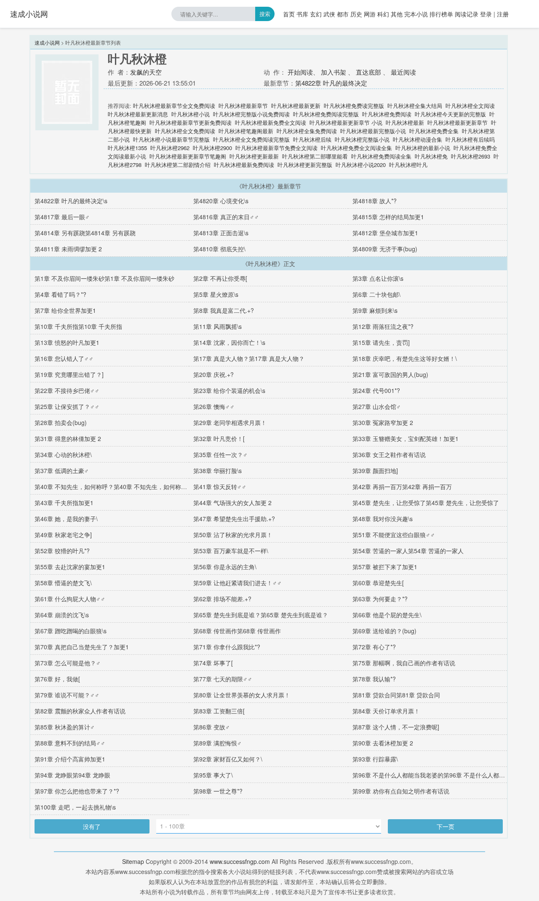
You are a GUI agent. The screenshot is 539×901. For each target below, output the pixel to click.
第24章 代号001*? (376, 390)
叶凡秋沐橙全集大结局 (414, 106)
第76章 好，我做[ (57, 679)
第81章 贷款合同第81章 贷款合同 (396, 695)
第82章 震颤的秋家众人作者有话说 (80, 711)
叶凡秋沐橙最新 (405, 122)
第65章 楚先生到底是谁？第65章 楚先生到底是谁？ (260, 615)
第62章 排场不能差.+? (222, 598)
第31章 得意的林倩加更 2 (68, 438)
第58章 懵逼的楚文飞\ (63, 582)
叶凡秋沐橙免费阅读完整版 (326, 114)
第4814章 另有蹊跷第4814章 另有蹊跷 (85, 233)
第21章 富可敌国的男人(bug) (390, 374)
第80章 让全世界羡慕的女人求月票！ (241, 695)
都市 (343, 14)
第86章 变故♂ (211, 727)
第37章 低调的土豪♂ (62, 470)
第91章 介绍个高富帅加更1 (70, 759)
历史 (356, 14)
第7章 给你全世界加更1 (65, 310)
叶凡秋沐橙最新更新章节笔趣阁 (187, 156)
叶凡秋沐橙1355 (127, 148)
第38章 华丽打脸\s (217, 470)
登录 (486, 14)
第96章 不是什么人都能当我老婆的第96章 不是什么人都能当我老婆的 (443, 775)
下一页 (445, 826)
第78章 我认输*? (374, 679)
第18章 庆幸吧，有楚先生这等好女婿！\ (404, 358)
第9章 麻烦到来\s (375, 310)
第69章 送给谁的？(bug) (384, 631)
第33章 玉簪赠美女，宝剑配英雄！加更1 (405, 438)
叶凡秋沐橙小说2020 (361, 165)
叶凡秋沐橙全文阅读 (470, 106)
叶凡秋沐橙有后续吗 (470, 139)
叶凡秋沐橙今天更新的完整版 (450, 114)
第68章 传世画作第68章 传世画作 (237, 631)
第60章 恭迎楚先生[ (378, 582)
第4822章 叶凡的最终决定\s (71, 200)
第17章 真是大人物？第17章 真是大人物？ (248, 358)
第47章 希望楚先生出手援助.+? (234, 518)
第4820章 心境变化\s (220, 200)
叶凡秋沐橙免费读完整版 (354, 106)
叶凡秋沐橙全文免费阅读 (185, 131)
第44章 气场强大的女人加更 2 (232, 502)
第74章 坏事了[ (213, 663)
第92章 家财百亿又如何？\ (227, 759)
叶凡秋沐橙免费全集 (434, 131)
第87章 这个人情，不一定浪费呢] (395, 727)
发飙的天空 (146, 71)
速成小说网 (29, 13)
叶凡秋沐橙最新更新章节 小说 (346, 122)
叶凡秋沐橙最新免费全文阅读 (270, 122)
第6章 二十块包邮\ (376, 294)
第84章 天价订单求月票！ (386, 711)
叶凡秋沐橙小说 (190, 114)
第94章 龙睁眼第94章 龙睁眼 (72, 775)
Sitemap (133, 861)
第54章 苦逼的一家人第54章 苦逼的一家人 (408, 550)
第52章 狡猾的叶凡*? (62, 550)
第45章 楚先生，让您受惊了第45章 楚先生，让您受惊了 (425, 502)
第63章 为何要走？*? (380, 598)
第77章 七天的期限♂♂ (222, 679)
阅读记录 (466, 14)
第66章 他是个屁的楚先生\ (387, 615)
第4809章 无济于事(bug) (384, 249)
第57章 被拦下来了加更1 (384, 566)
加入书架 (333, 71)
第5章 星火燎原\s (215, 294)
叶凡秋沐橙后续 (312, 139)
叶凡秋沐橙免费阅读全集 (381, 156)
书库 (302, 14)
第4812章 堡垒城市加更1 (385, 233)
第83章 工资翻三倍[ (219, 711)
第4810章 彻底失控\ (219, 249)
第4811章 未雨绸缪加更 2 (68, 249)
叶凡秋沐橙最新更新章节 (457, 122)
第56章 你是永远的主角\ (224, 566)
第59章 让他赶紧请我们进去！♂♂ (237, 582)
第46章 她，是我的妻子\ (66, 518)
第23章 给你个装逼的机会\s (229, 390)
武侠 (329, 14)
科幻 (383, 14)
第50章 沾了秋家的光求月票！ (232, 534)
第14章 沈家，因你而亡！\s (229, 342)
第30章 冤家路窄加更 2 (382, 422)
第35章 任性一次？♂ (220, 454)
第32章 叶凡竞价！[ (219, 438)
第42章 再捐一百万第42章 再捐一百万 (402, 486)
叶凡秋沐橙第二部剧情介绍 (178, 165)
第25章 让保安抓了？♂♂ (67, 406)
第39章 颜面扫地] (375, 470)
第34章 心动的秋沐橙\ (63, 454)
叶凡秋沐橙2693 (470, 156)
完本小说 (416, 14)
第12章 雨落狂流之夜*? (383, 326)
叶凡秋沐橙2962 (169, 148)
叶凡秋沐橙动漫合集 (417, 139)
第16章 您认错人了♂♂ (64, 358)
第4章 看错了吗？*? (60, 294)
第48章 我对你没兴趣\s (382, 518)
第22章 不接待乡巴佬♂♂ (67, 390)
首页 (289, 14)
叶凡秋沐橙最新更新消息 (138, 114)
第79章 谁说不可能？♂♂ (67, 695)
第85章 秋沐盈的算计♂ (65, 727)
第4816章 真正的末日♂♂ (226, 216)
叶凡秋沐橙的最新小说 (422, 148)
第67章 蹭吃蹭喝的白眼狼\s (71, 631)
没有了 (92, 826)
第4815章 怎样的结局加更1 (388, 216)
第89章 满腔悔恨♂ (217, 743)
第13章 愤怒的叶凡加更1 (67, 342)
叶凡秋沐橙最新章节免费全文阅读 (276, 148)
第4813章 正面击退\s (220, 233)
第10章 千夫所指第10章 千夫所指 (78, 326)
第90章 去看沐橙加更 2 (382, 743)
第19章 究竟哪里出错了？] (69, 374)
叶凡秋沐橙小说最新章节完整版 (171, 139)
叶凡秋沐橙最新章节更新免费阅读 (190, 122)
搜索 (264, 14)
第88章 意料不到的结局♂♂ (70, 743)
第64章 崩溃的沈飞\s (62, 615)
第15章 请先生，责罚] (381, 342)
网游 (370, 14)
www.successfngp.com (240, 861)
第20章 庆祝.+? (213, 374)
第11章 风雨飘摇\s (217, 326)
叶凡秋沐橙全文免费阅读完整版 (251, 139)
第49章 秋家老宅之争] (63, 534)
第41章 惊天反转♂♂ (219, 486)
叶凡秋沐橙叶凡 (408, 165)
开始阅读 (300, 71)
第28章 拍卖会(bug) (61, 422)
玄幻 (316, 14)
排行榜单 (441, 14)
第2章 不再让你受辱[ (220, 278)
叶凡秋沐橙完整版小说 (362, 139)
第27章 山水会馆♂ (376, 406)
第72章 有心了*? (374, 647)
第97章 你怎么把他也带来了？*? (77, 791)
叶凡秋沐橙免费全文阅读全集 (356, 148)
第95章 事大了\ (213, 775)
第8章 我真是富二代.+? (223, 310)
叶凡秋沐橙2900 (212, 148)
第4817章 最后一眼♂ (62, 216)
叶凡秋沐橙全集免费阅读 (307, 131)
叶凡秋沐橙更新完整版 (305, 165)
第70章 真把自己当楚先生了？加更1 (82, 647)
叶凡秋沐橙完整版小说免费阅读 (251, 114)
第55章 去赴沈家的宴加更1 (70, 566)
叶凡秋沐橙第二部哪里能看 (315, 156)
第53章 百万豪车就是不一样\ (230, 550)
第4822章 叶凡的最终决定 (331, 82)
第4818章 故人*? (374, 200)
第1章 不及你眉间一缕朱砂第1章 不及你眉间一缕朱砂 (104, 278)
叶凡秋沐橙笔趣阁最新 (246, 131)
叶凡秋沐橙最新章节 (243, 106)
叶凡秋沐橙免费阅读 (386, 114)
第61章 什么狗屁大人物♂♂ (70, 598)
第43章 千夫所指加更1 (64, 502)
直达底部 (368, 71)
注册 (503, 14)
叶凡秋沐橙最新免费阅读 (244, 165)
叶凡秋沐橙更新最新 (254, 156)
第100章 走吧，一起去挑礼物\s (75, 807)
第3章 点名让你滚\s (377, 278)
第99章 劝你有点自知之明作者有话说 (400, 791)
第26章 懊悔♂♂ (214, 406)
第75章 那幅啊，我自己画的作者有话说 (403, 663)
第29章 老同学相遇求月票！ (230, 422)
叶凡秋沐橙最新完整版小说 (373, 131)
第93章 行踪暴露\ (375, 759)
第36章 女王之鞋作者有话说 (389, 454)
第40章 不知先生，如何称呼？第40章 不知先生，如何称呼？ (114, 486)
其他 (397, 14)
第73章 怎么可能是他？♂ (68, 663)
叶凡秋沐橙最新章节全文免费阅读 (174, 106)
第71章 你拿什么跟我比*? (226, 647)
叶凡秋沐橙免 (431, 156)
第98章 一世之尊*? (218, 791)
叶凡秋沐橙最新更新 (295, 106)
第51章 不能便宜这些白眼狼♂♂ (393, 534)
